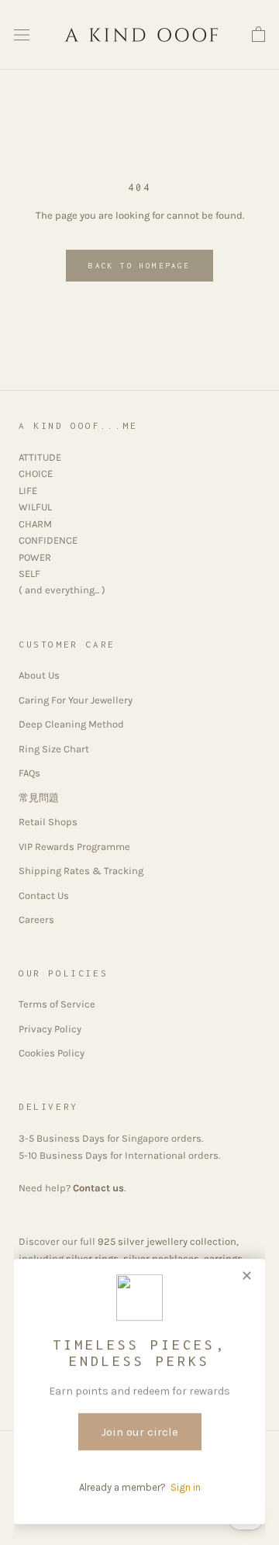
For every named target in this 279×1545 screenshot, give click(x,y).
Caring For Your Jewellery (76, 700)
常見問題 (39, 798)
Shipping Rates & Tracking (81, 870)
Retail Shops (48, 822)
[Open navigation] (21, 35)
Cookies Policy (51, 1053)
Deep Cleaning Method (71, 724)
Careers (36, 919)
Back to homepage (139, 265)
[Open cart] (258, 35)
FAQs (29, 773)
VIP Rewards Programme (74, 846)
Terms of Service (57, 1004)
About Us (39, 675)
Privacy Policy (50, 1029)
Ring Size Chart (54, 749)
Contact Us (44, 895)
